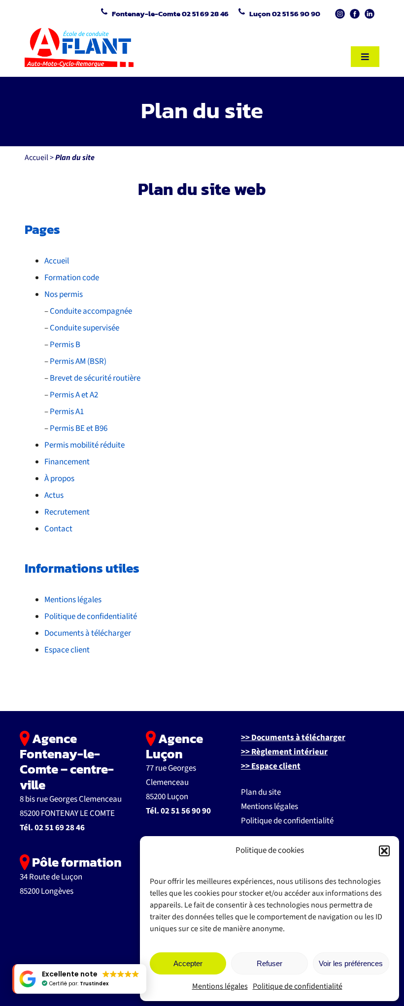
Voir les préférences (351, 963)
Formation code (71, 278)
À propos (59, 479)
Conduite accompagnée (91, 311)
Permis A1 (67, 412)
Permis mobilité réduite (84, 445)
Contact (58, 529)
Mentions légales (220, 986)
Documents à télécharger (87, 633)
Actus (54, 495)
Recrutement (67, 512)
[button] (384, 851)
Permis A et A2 (74, 395)
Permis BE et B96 (78, 428)
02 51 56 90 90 (186, 811)
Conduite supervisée (84, 328)
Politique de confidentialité (297, 986)
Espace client (67, 650)
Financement (67, 462)
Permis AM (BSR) (78, 361)
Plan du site (261, 792)
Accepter (187, 963)
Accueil (36, 157)
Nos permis (63, 294)
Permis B (65, 345)
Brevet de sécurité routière (95, 378)
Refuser (269, 963)
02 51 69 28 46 (59, 828)
